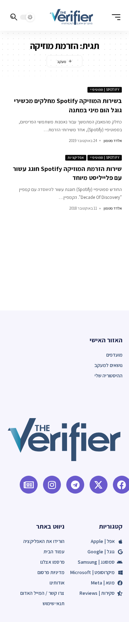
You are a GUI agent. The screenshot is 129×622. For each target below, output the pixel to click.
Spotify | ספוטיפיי (104, 89)
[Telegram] (75, 485)
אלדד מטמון (113, 140)
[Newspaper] (29, 485)
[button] (114, 17)
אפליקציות (76, 157)
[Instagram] (52, 485)
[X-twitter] (99, 485)
